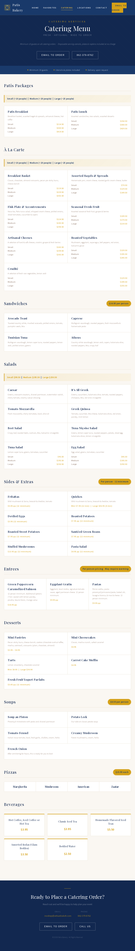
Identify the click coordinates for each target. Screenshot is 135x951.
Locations (84, 7)
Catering (67, 7)
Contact (101, 7)
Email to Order (119, 7)
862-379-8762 (85, 55)
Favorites (49, 7)
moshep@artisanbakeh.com (57, 915)
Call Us (85, 926)
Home (35, 7)
